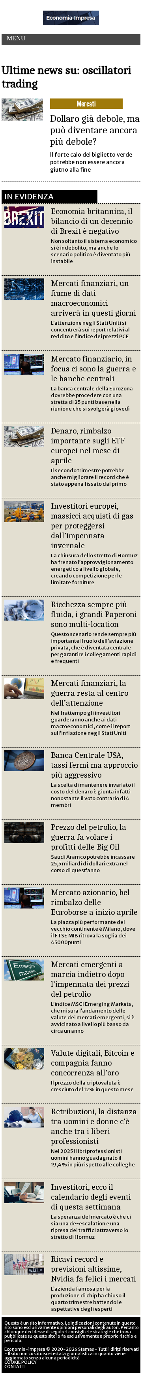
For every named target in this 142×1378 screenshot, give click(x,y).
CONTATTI (15, 1366)
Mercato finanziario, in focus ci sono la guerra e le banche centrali (93, 368)
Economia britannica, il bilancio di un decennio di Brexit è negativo (92, 221)
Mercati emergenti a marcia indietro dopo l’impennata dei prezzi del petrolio (90, 979)
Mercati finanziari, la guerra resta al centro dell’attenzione (89, 693)
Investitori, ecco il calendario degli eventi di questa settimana (91, 1196)
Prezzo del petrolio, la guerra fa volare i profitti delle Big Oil (88, 837)
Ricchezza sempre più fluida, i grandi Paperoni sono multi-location (94, 614)
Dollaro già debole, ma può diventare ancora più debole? (95, 130)
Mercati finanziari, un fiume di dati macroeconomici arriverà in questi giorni (93, 298)
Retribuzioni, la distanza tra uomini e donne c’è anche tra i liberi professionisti (94, 1126)
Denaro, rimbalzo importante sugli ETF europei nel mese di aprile (88, 445)
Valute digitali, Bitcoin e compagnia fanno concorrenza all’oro (93, 1062)
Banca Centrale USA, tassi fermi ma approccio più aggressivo (94, 765)
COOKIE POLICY (20, 1362)
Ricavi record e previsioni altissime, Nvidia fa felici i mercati (93, 1268)
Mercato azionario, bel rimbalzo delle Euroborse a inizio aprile (94, 902)
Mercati (86, 103)
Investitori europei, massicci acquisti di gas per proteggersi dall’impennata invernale (92, 525)
